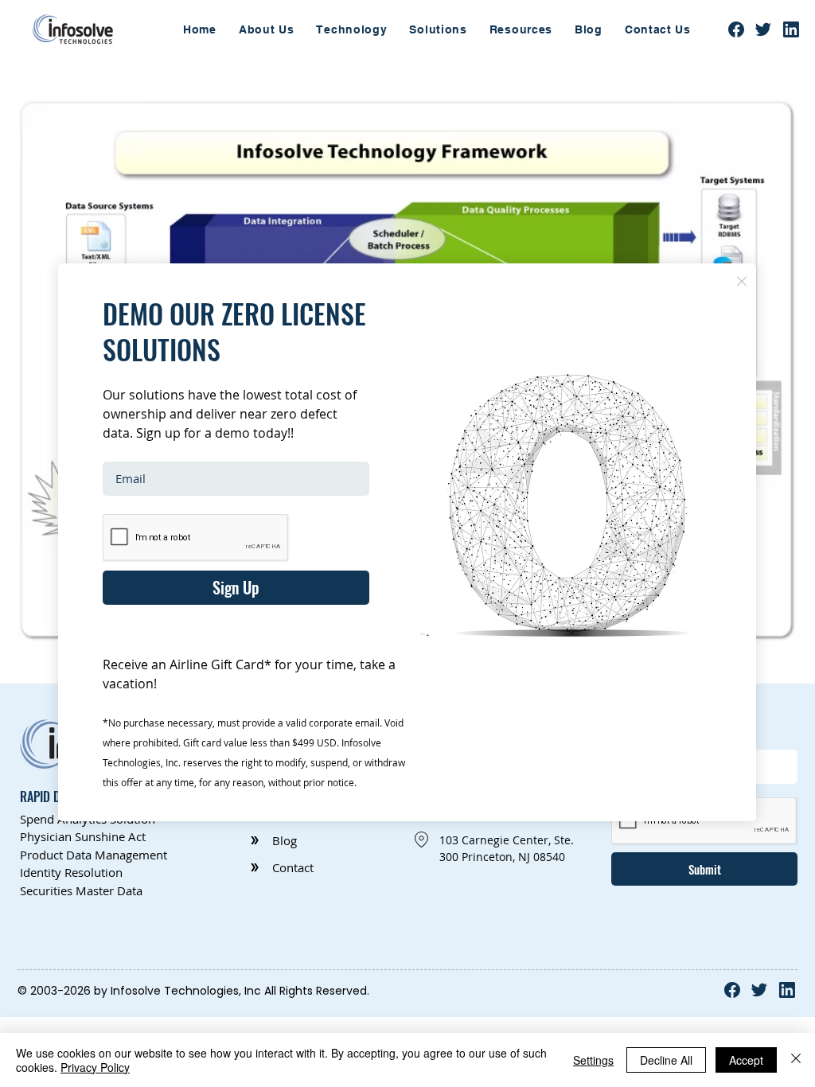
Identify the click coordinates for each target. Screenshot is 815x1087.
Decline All (666, 1060)
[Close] (795, 1060)
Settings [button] (593, 1060)
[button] (742, 281)
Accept (746, 1060)
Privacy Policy (95, 1067)
